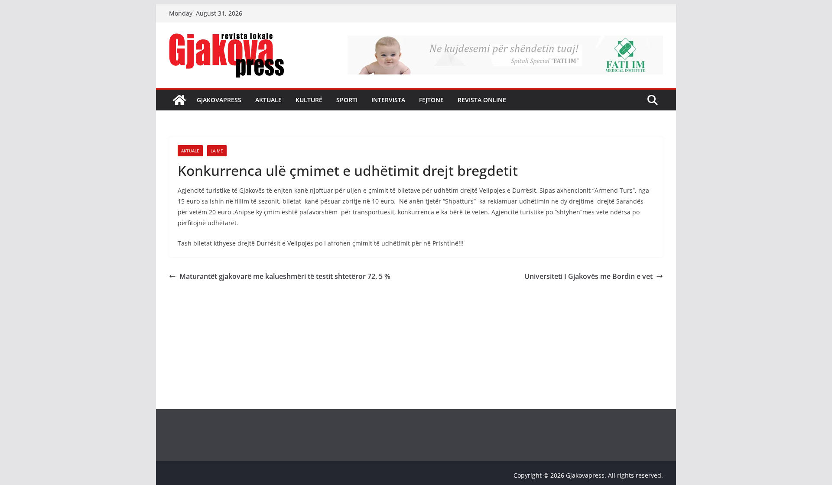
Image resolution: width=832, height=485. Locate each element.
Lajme (217, 151)
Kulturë (309, 100)
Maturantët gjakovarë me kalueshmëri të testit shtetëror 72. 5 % (284, 276)
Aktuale (268, 100)
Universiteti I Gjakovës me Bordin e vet (588, 276)
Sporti (347, 100)
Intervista (388, 100)
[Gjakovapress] (179, 100)
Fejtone (431, 100)
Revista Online (482, 100)
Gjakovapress (219, 100)
